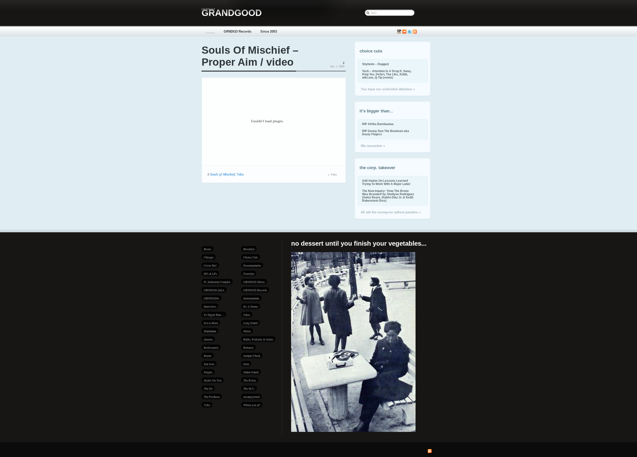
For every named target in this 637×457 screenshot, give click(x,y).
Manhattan (210, 331)
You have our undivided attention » (388, 89)
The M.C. (249, 388)
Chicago (208, 257)
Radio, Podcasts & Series (258, 339)
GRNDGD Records (237, 31)
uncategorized (251, 397)
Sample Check (251, 356)
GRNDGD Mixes (254, 282)
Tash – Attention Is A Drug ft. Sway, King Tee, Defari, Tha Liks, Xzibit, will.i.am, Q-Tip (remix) (386, 74)
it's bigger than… (214, 315)
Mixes (247, 331)
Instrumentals (251, 298)
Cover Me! (210, 265)
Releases (248, 347)
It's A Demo (250, 306)
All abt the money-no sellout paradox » (391, 212)
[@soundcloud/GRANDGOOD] (404, 32)
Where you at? (251, 405)
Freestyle (248, 273)
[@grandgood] (410, 32)
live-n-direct (211, 323)
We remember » (373, 146)
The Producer (212, 397)
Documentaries (252, 265)
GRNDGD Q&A (214, 290)
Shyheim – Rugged (375, 64)
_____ (210, 31)
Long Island (250, 323)
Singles (208, 372)
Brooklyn (249, 249)
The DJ (208, 388)
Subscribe (415, 32)
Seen (246, 364)
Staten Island (251, 372)
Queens (208, 339)
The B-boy (249, 380)
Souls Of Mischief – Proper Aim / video (250, 56)
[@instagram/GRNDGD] (399, 32)
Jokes (246, 315)
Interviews (210, 306)
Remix (208, 356)
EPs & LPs (210, 273)
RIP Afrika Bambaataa (378, 124)
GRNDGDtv (211, 298)
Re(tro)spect (211, 347)
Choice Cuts (250, 257)
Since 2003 (268, 31)
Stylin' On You (212, 380)
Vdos (240, 174)
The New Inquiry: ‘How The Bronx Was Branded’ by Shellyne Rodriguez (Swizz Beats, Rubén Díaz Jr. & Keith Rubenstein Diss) (388, 195)
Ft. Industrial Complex (217, 282)
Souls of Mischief (222, 174)
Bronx (207, 249)
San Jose (209, 364)
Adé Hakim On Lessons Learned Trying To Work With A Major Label (386, 182)
